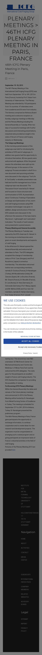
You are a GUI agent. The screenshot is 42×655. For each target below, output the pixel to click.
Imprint (35, 353)
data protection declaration (31, 323)
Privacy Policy (27, 353)
